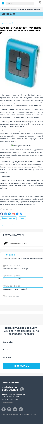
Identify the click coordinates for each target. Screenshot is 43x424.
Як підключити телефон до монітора (15, 269)
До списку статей (7, 23)
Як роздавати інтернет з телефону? (15, 289)
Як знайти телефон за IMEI (12, 279)
